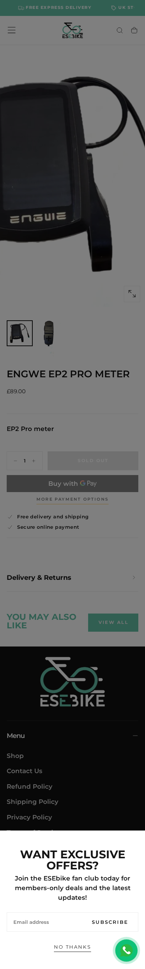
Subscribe (110, 922)
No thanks (72, 947)
